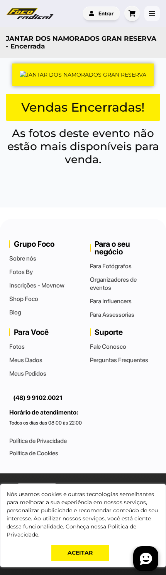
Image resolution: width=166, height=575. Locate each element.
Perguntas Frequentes (119, 360)
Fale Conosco (108, 346)
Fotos (17, 346)
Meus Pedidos (27, 373)
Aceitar (80, 552)
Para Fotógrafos (111, 266)
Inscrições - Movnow (36, 285)
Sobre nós (22, 258)
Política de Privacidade (38, 441)
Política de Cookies (33, 453)
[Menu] (152, 13)
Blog (15, 312)
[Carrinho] (132, 13)
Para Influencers (111, 301)
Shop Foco (23, 299)
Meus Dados (25, 360)
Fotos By (21, 272)
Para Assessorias (112, 314)
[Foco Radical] (31, 13)
